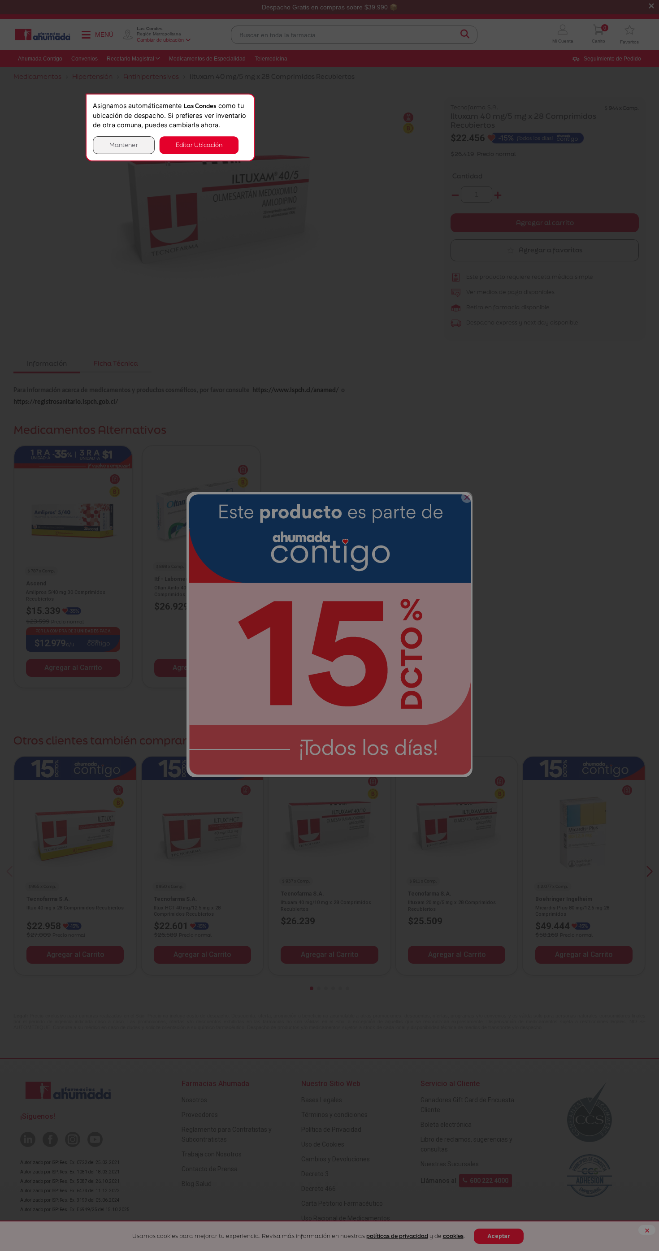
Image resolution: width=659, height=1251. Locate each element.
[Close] (467, 497)
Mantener (123, 145)
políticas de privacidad (397, 1236)
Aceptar (498, 1236)
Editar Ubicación (199, 145)
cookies (453, 1236)
